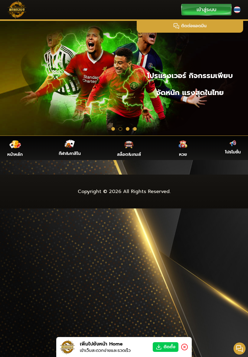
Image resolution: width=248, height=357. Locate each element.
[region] (124, 77)
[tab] (113, 129)
